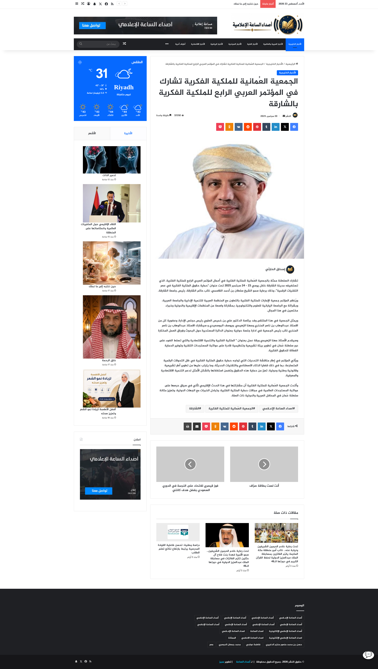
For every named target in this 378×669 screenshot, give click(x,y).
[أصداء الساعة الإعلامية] (267, 24)
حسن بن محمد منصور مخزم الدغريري (284, 645)
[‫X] (285, 127)
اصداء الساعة (256, 631)
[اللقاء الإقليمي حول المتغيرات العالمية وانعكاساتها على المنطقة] (112, 203)
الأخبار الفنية (252, 44)
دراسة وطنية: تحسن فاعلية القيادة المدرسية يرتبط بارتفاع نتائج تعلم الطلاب (179, 549)
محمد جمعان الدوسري (230, 645)
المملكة (232, 638)
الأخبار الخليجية (294, 44)
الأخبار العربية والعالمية (273, 44)
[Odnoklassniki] (229, 127)
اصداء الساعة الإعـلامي (277, 408)
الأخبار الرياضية (216, 44)
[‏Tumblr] (266, 127)
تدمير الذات (109, 175)
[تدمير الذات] (112, 159)
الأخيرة (128, 133)
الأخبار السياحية (235, 44)
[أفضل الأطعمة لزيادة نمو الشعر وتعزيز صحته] (112, 388)
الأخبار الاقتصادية (198, 44)
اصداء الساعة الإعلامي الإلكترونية (285, 638)
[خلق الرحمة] (112, 327)
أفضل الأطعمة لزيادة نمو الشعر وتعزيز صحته (98, 411)
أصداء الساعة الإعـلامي (290, 618)
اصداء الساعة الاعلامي (252, 638)
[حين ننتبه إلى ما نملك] (112, 263)
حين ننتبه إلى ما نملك (246, 4)
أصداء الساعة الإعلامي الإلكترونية (285, 631)
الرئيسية (290, 64)
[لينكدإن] (276, 127)
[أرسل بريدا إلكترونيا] (284, 116)
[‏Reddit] (248, 127)
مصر (211, 645)
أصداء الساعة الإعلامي (263, 618)
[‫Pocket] (220, 127)
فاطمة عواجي (253, 645)
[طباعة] (188, 426)
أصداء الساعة (242, 662)
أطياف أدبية (180, 44)
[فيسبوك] (294, 127)
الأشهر (92, 133)
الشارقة (194, 408)
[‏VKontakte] (239, 127)
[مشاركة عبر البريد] (197, 426)
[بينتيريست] (257, 127)
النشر (288, 116)
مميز (221, 662)
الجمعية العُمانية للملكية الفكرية (230, 408)
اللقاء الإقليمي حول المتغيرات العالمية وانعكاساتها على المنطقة (98, 228)
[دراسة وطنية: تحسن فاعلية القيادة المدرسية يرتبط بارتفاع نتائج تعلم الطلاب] (178, 532)
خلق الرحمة (109, 360)
